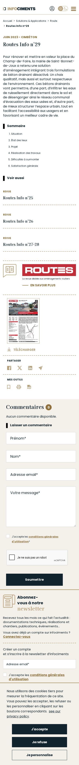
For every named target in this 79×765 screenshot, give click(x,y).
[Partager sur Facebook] (9, 367)
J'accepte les (37, 677)
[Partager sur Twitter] (19, 367)
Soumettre (34, 579)
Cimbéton (29, 37)
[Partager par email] (40, 367)
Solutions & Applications (31, 21)
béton (13, 74)
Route (53, 21)
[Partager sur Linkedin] (30, 367)
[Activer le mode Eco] (63, 8)
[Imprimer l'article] (18, 386)
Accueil (7, 21)
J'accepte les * (35, 537)
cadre (43, 115)
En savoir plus (43, 285)
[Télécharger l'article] (29, 386)
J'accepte (39, 729)
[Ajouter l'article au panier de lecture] (8, 386)
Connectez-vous (16, 637)
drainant (25, 74)
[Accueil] (19, 8)
